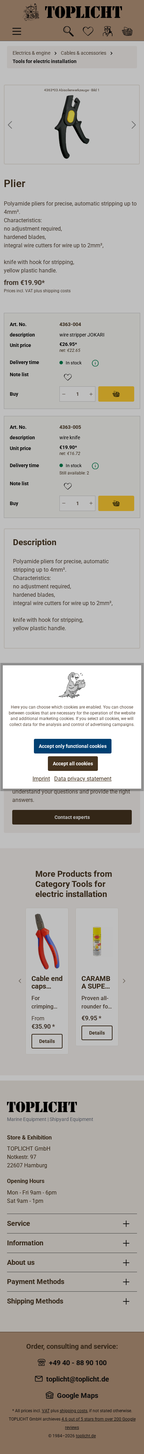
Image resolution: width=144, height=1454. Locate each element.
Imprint (41, 778)
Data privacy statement (82, 778)
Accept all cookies (73, 763)
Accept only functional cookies (73, 746)
